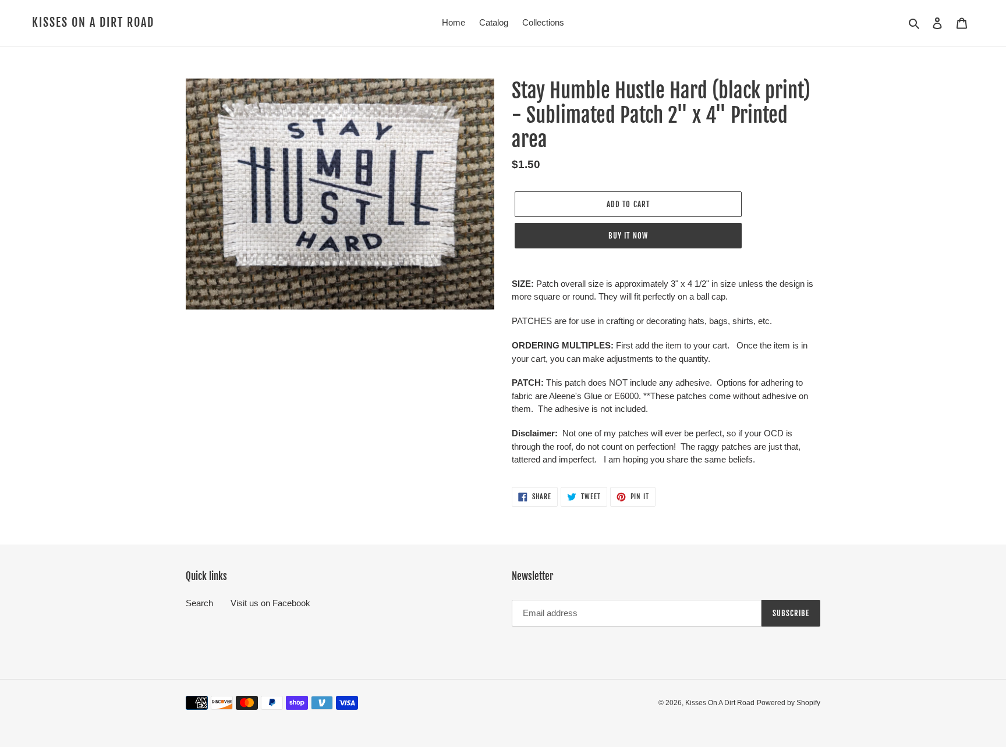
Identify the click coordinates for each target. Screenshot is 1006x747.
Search (199, 603)
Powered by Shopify (788, 703)
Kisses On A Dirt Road (93, 23)
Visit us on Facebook (270, 603)
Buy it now (627, 235)
